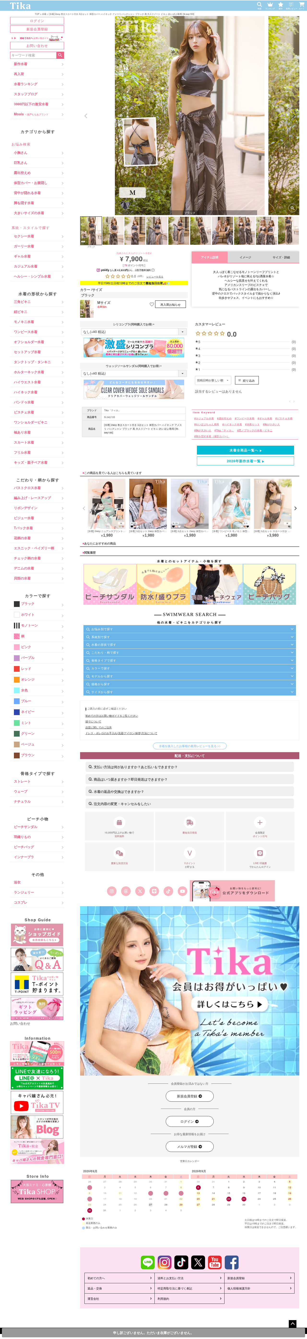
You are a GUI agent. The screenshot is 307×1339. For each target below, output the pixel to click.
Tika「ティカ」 (112, 410)
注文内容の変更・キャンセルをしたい (122, 803)
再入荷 (19, 73)
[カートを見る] (302, 3)
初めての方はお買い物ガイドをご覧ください (111, 715)
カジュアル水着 (25, 266)
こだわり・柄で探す (105, 652)
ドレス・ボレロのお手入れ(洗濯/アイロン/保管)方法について (121, 733)
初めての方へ (96, 1278)
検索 (60, 55)
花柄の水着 (22, 537)
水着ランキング (25, 83)
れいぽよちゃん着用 (207, 424)
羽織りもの (22, 836)
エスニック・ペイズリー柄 (34, 547)
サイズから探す (102, 692)
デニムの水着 (24, 568)
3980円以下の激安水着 (31, 103)
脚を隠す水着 (24, 202)
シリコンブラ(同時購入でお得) (134, 324)
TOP (37, 13)
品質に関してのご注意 (98, 727)
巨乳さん (20, 162)
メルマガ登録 (187, 1146)
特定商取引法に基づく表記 (175, 1288)
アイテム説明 (209, 257)
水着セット (253, 424)
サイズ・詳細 (281, 257)
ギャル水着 (22, 256)
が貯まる (189, 864)
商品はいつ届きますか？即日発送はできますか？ (131, 779)
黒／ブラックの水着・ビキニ (255, 430)
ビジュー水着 (24, 517)
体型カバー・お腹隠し (30, 182)
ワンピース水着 (25, 331)
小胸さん (20, 152)
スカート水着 (24, 442)
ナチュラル (22, 801)
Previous (86, 116)
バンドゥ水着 (24, 402)
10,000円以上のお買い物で (119, 834)
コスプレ (20, 902)
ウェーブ (20, 791)
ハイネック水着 (25, 391)
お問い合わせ (37, 45)
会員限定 (260, 834)
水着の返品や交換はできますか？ (119, 791)
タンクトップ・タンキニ (32, 361)
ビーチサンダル (25, 826)
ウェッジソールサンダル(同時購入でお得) (134, 366)
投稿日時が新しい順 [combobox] (210, 380)
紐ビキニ (20, 311)
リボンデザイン (25, 507)
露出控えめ (22, 172)
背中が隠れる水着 (27, 192)
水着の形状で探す (103, 644)
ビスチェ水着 (24, 412)
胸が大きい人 (203, 430)
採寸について (93, 721)
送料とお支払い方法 (170, 1278)
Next (293, 116)
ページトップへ (292, 1324)
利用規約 (163, 1298)
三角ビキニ (22, 301)
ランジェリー (24, 892)
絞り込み (249, 380)
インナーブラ (24, 856)
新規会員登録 (37, 29)
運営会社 (93, 1298)
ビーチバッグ (24, 846)
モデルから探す (102, 676)
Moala (31, 113)
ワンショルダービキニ (30, 422)
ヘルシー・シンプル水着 (32, 276)
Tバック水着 (23, 527)
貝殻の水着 (22, 578)
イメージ (245, 257)
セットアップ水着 (27, 351)
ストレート (22, 781)
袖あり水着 (22, 432)
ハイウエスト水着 (27, 381)
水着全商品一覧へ (244, 450)
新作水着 (20, 63)
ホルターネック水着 (29, 371)
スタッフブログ (25, 93)
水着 (44, 13)
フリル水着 (22, 452)
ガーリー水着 (24, 246)
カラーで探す (100, 668)
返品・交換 (95, 1288)
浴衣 (17, 882)
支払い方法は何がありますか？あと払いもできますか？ (136, 766)
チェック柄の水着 (27, 558)
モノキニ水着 (24, 321)
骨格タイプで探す (103, 660)
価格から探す (100, 684)
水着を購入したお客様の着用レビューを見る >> (190, 746)
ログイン (37, 20)
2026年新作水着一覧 (244, 460)
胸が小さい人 (272, 424)
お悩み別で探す (102, 629)
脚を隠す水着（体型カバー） (212, 436)
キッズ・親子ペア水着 (30, 462)
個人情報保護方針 (238, 1288)
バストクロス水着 (27, 487)
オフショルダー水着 (29, 341)
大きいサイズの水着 (29, 212)
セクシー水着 (24, 235)
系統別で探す (100, 637)
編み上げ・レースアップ (32, 497)
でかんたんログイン (260, 864)
